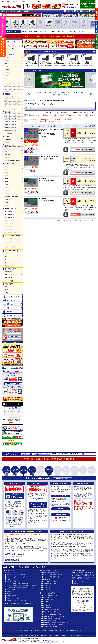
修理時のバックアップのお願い (51, 610)
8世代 (6, 178)
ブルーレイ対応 (9, 281)
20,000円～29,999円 (10, 118)
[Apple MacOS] (31, 186)
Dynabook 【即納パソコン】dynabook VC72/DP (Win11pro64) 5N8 (11, 374)
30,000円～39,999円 (10, 121)
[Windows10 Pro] (31, 139)
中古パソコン (13, 31)
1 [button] (56, 89)
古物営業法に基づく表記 (49, 583)
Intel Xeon (7, 154)
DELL (6, 66)
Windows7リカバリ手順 (49, 620)
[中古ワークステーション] (12, 296)
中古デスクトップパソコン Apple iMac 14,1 (83, 192)
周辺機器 (9, 593)
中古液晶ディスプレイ (12, 589)
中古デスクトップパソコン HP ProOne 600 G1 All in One (83, 172)
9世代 (6, 181)
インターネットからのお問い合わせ (48, 642)
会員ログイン (70, 11)
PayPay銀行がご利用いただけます (59, 520)
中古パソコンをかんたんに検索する (16, 575)
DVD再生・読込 (9, 275)
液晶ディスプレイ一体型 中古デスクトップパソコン (22, 587)
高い (39, 115)
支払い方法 (85, 11)
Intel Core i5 (8, 148)
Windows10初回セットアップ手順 (52, 614)
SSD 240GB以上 (9, 214)
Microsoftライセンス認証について (52, 612)
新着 (6, 286)
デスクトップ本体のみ (10, 97)
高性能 (62, 115)
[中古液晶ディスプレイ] (12, 304)
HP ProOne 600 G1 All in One (48, 156)
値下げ (6, 293)
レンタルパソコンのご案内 (50, 626)
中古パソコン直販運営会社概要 (51, 577)
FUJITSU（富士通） (10, 54)
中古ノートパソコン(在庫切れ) (15, 598)
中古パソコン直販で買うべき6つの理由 (53, 575)
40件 (93, 115)
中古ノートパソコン (12, 579)
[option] (60, 80)
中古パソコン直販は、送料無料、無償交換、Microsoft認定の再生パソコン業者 (12, 355)
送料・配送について (48, 599)
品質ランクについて (48, 597)
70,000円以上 (8, 133)
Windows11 (8, 139)
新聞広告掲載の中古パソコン (14, 596)
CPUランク (73, 126)
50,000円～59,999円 (10, 127)
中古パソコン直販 (27, 31)
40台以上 (7, 263)
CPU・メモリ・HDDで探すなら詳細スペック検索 (51, 15)
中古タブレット (11, 591)
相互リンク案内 (47, 587)
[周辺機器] (12, 311)
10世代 (7, 184)
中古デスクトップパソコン (42, 31)
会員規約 (76, 583)
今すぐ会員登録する (37, 499)
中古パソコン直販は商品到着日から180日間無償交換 (37, 7)
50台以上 (7, 266)
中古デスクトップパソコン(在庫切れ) (16, 600)
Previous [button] (29, 80)
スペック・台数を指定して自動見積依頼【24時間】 (87, 15)
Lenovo (7, 69)
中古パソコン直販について (50, 572)
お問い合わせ (46, 579)
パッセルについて (48, 585)
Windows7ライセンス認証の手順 (51, 618)
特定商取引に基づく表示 (49, 581)
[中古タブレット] (12, 308)
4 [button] (64, 89)
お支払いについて (48, 603)
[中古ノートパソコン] (12, 41)
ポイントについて (48, 601)
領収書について (47, 607)
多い (73, 115)
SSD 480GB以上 (9, 217)
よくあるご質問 (47, 589)
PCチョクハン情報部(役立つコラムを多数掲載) (19, 603)
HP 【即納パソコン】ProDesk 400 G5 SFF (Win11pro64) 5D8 (12, 387)
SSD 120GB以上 (9, 211)
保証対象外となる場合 (15, 554)
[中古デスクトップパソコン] (12, 45)
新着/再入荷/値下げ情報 (27, 6)
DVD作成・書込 (9, 278)
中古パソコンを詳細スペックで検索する (17, 577)
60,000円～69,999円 (10, 130)
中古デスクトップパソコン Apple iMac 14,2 (83, 214)
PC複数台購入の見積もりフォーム (12, 322)
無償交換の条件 (13, 560)
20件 (90, 115)
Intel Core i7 (8, 151)
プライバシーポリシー (79, 581)
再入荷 (6, 290)
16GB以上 (7, 202)
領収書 (93, 11)
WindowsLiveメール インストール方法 (53, 624)
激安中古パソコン (22, 630)
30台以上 (7, 260)
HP (6, 63)
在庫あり (80, 115)
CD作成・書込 (8, 271)
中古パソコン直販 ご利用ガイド (51, 595)
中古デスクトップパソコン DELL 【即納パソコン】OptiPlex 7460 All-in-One (83, 149)
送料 (78, 11)
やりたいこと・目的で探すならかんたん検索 (69, 15)
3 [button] (61, 89)
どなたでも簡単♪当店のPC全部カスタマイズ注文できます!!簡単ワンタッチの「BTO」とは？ (12, 336)
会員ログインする (96, 14)
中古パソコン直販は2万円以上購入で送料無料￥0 (56, 7)
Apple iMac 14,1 (44, 178)
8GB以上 (7, 199)
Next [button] (90, 80)
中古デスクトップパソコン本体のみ (18, 583)
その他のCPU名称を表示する (12, 160)
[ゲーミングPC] (12, 300)
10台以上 (7, 253)
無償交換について (48, 605)
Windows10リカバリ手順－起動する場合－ (54, 616)
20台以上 (7, 256)
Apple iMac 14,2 (44, 198)
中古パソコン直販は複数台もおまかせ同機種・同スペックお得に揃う (46, 7)
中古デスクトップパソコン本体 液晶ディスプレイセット (24, 585)
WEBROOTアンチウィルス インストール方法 (55, 622)
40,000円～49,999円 (10, 124)
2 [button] (59, 89)
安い (35, 115)
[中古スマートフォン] (12, 315)
